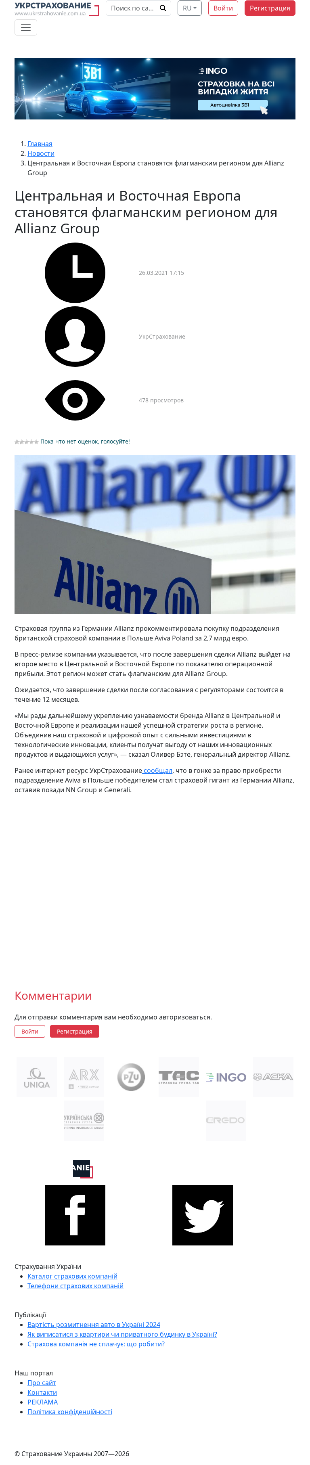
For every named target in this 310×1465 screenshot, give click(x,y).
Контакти (42, 1392)
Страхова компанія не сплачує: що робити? (96, 1343)
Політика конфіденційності (69, 1411)
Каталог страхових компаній (72, 1276)
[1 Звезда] (17, 442)
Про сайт (41, 1382)
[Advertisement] (155, 885)
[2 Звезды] (21, 442)
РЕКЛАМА (42, 1402)
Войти (223, 8)
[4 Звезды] (31, 442)
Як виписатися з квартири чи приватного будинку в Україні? (122, 1334)
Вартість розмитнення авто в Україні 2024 (93, 1324)
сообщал (157, 770)
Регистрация (270, 8)
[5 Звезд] (36, 442)
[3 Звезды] (26, 442)
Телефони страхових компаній (75, 1285)
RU (187, 8)
